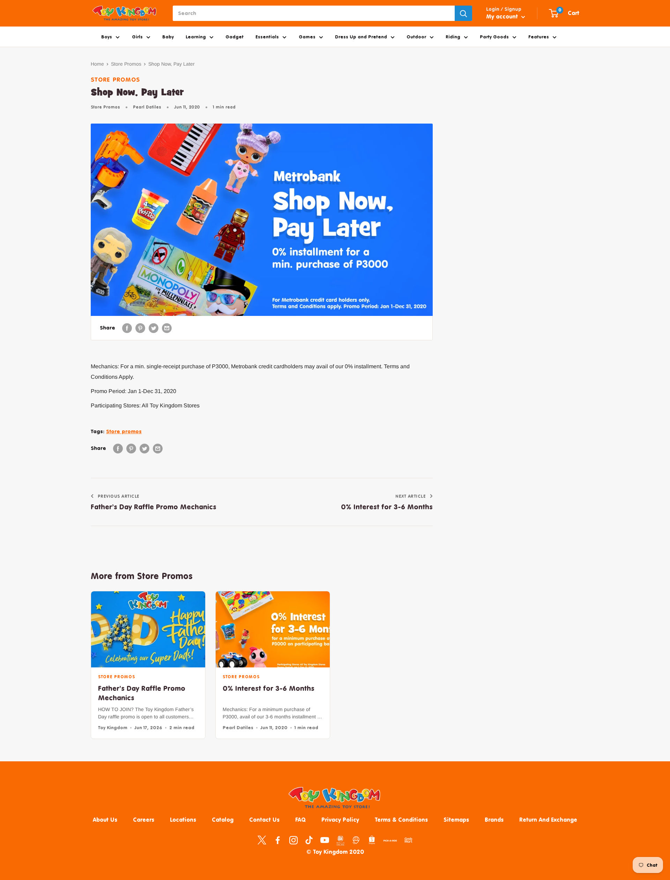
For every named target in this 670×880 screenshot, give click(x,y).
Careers (143, 819)
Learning (196, 36)
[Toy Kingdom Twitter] (262, 840)
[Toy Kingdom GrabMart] (408, 840)
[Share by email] (167, 328)
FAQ (300, 819)
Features (538, 36)
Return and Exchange (548, 819)
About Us (105, 819)
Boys (106, 36)
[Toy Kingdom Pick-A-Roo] (390, 842)
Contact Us (264, 819)
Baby (168, 36)
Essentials (267, 36)
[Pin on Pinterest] (140, 328)
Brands (494, 819)
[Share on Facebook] (127, 328)
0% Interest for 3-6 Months (268, 688)
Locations (183, 819)
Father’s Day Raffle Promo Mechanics (141, 693)
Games (307, 36)
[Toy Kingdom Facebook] (277, 840)
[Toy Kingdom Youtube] (324, 840)
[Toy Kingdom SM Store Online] (340, 840)
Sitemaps (456, 819)
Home (97, 64)
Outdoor (416, 36)
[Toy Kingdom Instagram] (293, 840)
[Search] (463, 13)
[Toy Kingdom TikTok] (309, 840)
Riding (453, 36)
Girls (137, 36)
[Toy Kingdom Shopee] (371, 840)
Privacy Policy (340, 819)
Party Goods (494, 36)
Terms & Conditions (401, 819)
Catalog (222, 819)
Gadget (234, 36)
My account (503, 16)
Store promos (124, 431)
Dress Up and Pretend (361, 36)
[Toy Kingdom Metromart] (356, 840)
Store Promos (126, 64)
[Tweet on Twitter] (153, 328)
